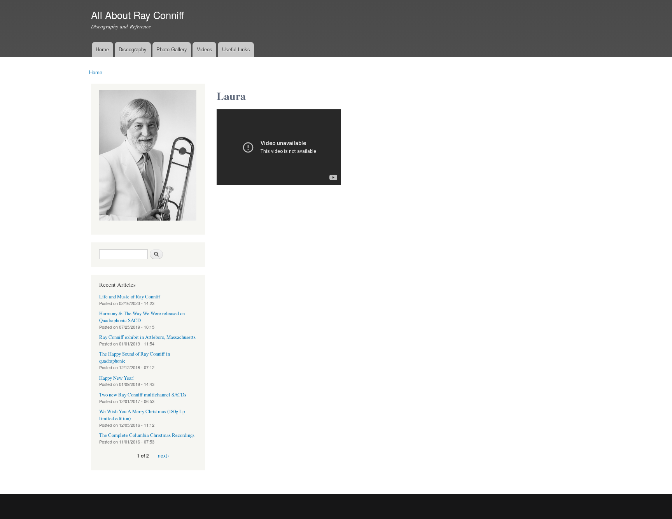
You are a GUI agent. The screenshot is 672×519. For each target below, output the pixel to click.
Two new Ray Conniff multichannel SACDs (142, 394)
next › (164, 455)
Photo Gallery (171, 49)
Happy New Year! (117, 378)
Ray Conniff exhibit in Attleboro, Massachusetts (147, 337)
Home (102, 49)
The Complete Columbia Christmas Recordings (146, 435)
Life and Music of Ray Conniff (129, 296)
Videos (204, 49)
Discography (133, 49)
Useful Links (236, 49)
